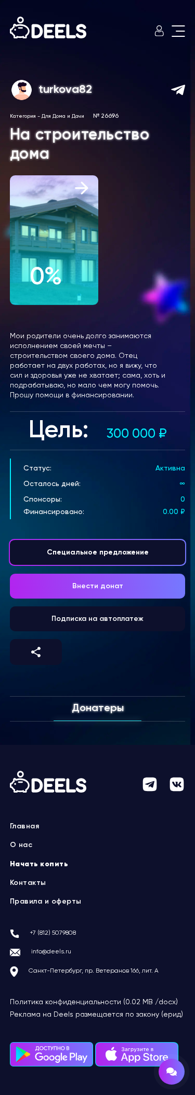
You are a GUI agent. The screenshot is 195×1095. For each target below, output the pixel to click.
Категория (23, 116)
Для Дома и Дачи (63, 116)
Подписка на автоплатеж (97, 618)
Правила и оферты (46, 901)
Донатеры (98, 708)
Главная (25, 826)
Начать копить (39, 864)
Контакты (28, 882)
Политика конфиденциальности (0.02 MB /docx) (94, 1002)
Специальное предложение (98, 552)
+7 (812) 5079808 (53, 933)
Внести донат (97, 586)
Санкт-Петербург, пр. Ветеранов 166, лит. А (94, 971)
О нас (21, 845)
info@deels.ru (51, 952)
